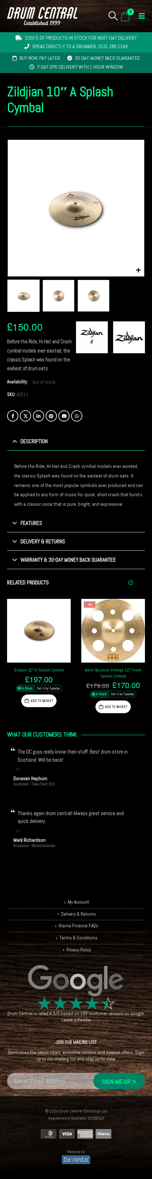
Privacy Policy (78, 950)
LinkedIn (38, 416)
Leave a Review (76, 1020)
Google (137, 1014)
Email (64, 416)
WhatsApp (76, 416)
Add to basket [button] (42, 700)
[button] (113, 16)
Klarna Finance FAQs (78, 926)
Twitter (25, 416)
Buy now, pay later (39, 58)
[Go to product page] (39, 631)
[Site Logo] (42, 16)
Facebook (12, 416)
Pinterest (51, 416)
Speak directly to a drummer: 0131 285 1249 (80, 46)
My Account (78, 902)
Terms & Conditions (79, 938)
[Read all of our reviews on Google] (76, 981)
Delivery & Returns (78, 914)
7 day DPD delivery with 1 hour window (80, 67)
